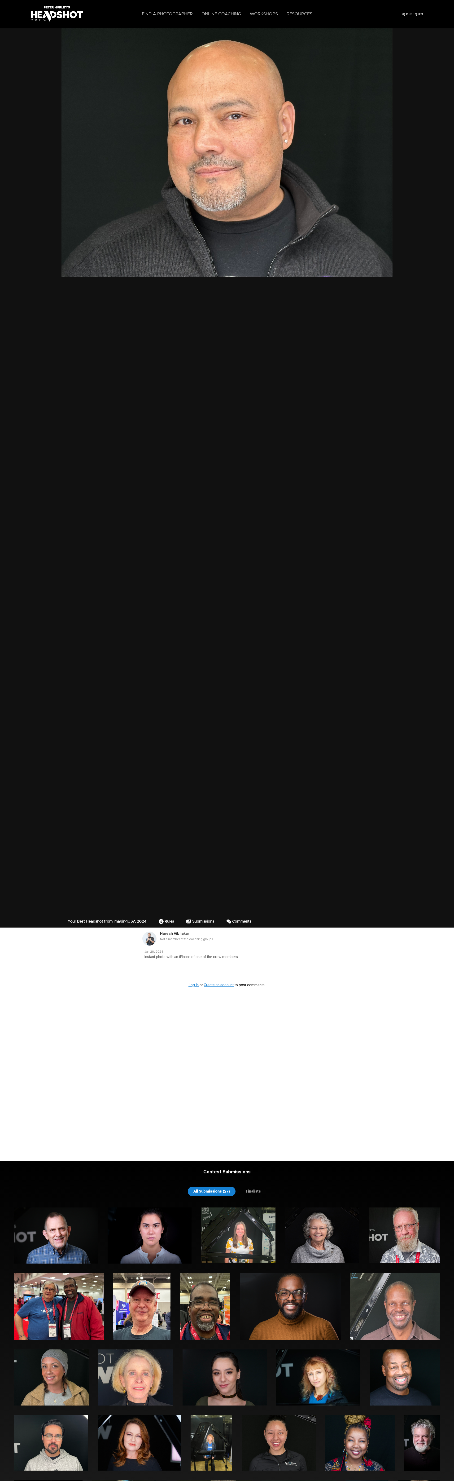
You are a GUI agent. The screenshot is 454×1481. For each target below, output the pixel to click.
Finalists (253, 1191)
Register (418, 14)
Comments (241, 921)
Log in (405, 14)
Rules (169, 921)
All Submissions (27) (211, 1191)
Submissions (202, 921)
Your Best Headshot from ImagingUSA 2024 (107, 921)
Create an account (219, 985)
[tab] (211, 1191)
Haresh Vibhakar (174, 933)
